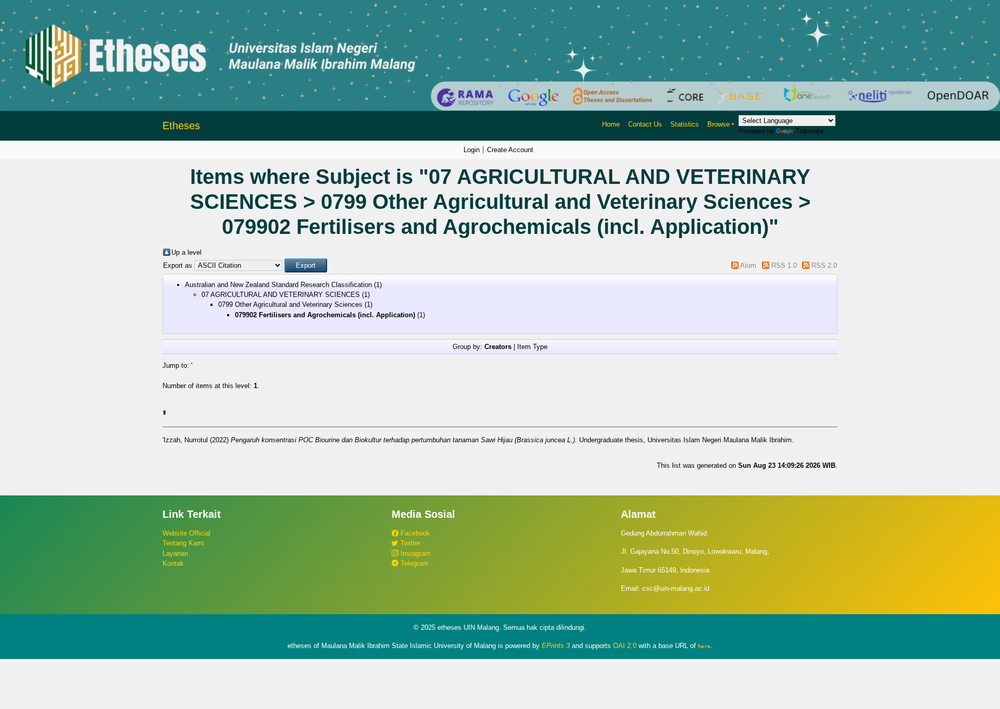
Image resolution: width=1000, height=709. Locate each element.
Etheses (181, 125)
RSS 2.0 (824, 265)
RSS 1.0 (784, 265)
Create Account (510, 150)
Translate (809, 131)
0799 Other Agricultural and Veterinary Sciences (290, 304)
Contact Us (645, 124)
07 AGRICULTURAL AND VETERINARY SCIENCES (281, 294)
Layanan (175, 553)
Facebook (414, 533)
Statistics (684, 124)
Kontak (173, 563)
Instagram (414, 553)
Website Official (186, 533)
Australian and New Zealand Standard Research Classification (278, 285)
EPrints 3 (556, 646)
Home (611, 124)
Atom (748, 265)
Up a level (186, 252)
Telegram (413, 563)
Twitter (409, 543)
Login (472, 150)
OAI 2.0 (624, 646)
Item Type (532, 347)
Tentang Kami (183, 543)
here (704, 646)
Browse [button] (718, 124)
